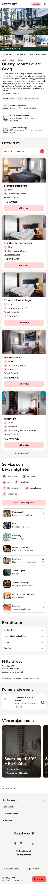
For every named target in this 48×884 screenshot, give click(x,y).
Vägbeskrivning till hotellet (12, 672)
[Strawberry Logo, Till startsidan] (9, 4)
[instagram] (21, 843)
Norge (12, 60)
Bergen (20, 60)
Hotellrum (21, 54)
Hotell (4, 60)
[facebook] (15, 843)
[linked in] (26, 843)
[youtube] (32, 843)
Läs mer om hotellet (9, 93)
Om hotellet (7, 54)
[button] (24, 170)
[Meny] (44, 3)
